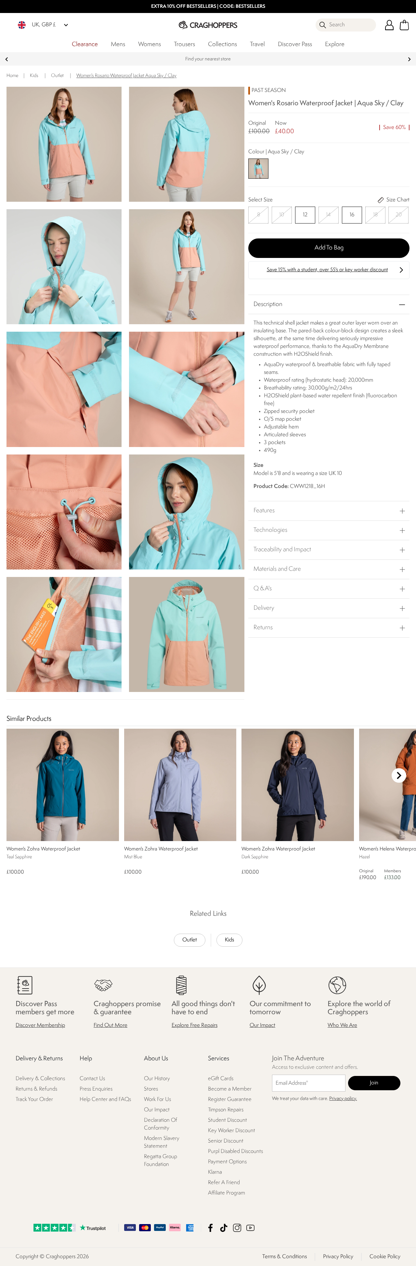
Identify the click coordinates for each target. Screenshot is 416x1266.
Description (268, 304)
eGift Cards (220, 1079)
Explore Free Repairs (194, 1026)
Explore (334, 44)
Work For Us (157, 1100)
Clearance (85, 44)
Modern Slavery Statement (161, 1142)
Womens (149, 44)
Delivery (264, 608)
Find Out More (110, 1026)
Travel (257, 44)
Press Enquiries (96, 1089)
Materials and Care (277, 569)
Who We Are (342, 1026)
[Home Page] (208, 25)
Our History (157, 1079)
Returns (263, 627)
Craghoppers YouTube (250, 1228)
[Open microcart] (404, 25)
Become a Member (230, 1089)
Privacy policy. (343, 1098)
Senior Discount (225, 1141)
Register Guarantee (230, 1100)
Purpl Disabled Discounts (235, 1151)
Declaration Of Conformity (160, 1124)
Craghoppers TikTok (224, 1228)
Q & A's (263, 588)
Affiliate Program (226, 1193)
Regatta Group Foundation (160, 1160)
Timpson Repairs (225, 1110)
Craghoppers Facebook (210, 1228)
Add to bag (329, 248)
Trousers (184, 44)
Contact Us (92, 1079)
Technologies (270, 530)
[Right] (399, 775)
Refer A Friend (224, 1182)
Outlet (189, 940)
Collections (222, 44)
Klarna (215, 1172)
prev (7, 59)
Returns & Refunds (36, 1089)
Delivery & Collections (40, 1079)
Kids (229, 940)
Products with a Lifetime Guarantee (208, 59)
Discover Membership (40, 1026)
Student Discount (227, 1120)
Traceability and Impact (282, 549)
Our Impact (262, 1026)
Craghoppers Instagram (237, 1228)
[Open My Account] (389, 25)
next (409, 59)
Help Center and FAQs (105, 1100)
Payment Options (227, 1162)
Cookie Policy (385, 1257)
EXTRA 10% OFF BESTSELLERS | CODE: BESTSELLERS (208, 6)
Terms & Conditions (284, 1257)
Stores (151, 1089)
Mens (118, 44)
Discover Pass (295, 44)
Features (264, 510)
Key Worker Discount (231, 1130)
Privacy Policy (338, 1257)
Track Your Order (34, 1100)
